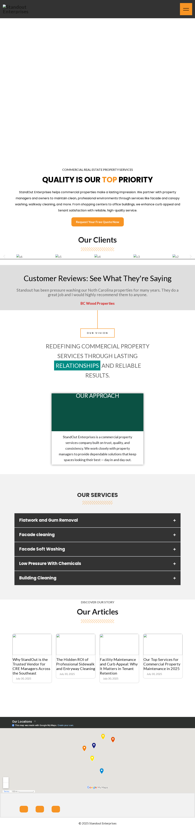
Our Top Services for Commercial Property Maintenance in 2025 (161, 664)
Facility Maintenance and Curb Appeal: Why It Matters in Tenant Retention (119, 666)
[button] (4, 256)
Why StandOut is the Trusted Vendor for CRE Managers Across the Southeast (31, 666)
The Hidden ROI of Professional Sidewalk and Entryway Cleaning (75, 664)
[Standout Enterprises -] (20, 9)
